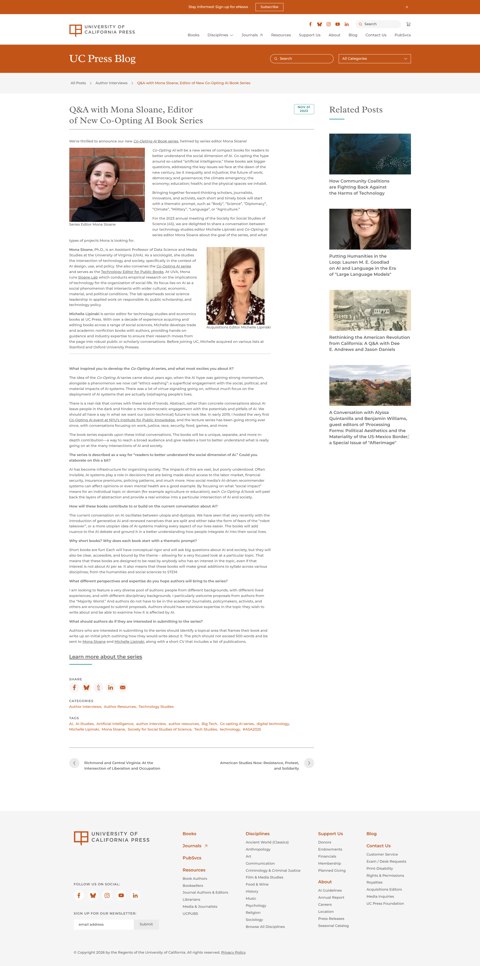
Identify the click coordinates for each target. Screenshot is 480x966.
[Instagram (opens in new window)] (328, 24)
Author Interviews (111, 83)
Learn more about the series (105, 657)
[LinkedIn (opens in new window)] (346, 24)
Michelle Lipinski (129, 641)
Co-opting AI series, (237, 723)
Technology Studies (156, 706)
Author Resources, (120, 706)
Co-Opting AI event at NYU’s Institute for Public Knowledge (122, 420)
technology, (230, 729)
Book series (156, 141)
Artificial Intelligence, (115, 723)
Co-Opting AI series (173, 266)
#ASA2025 (252, 729)
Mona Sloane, (114, 729)
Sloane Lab (88, 277)
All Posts (78, 83)
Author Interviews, (85, 706)
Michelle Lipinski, (84, 729)
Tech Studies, (206, 729)
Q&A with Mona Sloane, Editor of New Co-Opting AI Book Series (193, 83)
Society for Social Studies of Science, (160, 729)
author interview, (151, 723)
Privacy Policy (233, 952)
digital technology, (273, 723)
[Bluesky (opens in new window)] (319, 24)
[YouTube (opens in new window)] (337, 24)
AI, (71, 723)
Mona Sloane (94, 641)
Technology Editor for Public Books (132, 271)
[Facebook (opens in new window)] (310, 24)
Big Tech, (210, 723)
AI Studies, (85, 723)
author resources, (184, 723)
